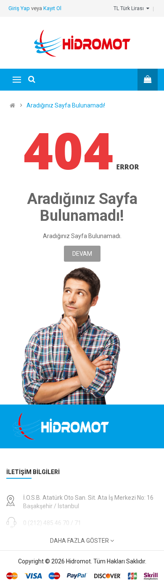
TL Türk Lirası (130, 8)
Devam (82, 253)
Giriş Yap (19, 8)
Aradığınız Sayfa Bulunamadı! (65, 105)
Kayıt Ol (52, 8)
